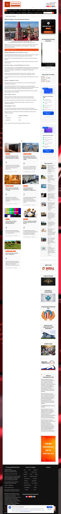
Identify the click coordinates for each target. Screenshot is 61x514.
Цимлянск (26, 489)
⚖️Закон (6, 12)
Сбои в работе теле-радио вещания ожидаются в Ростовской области (11, 222)
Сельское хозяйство (9, 251)
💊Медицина (24, 12)
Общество (7, 219)
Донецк (36, 474)
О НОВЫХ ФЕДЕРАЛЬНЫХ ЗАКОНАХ (48, 405)
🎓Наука (33, 10)
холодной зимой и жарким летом (27, 88)
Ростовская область (27, 485)
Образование (26, 219)
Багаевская (35, 469)
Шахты (35, 489)
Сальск (35, 485)
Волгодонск (25, 474)
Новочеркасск (34, 480)
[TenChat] (49, 6)
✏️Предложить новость (38, 12)
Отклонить (49, 509)
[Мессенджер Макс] (46, 6)
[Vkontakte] (53, 6)
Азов (24, 469)
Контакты (18, 500)
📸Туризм (24, 10)
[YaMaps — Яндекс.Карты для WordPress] (21, 140)
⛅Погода (43, 10)
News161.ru (7, 494)
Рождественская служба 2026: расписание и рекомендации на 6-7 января (12, 189)
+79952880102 (10, 485)
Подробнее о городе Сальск (11, 49)
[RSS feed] (54, 6)
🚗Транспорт (38, 10)
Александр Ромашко (9, 171)
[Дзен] (48, 6)
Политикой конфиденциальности (25, 511)
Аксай (29, 469)
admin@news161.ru (10, 487)
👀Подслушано (30, 12)
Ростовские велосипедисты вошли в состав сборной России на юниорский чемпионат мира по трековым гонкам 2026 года (51, 250)
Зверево (25, 476)
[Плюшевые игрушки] (48, 53)
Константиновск (26, 478)
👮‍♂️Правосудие (12, 12)
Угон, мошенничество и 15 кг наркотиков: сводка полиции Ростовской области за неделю (12, 157)
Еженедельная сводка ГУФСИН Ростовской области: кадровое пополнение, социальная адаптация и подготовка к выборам (51, 206)
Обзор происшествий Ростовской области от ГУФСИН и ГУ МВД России (29, 189)
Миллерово (35, 478)
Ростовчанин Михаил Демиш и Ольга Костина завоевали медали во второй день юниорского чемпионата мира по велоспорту (51, 168)
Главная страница (8, 16)
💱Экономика (18, 12)
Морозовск (26, 480)
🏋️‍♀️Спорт (19, 10)
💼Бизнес (29, 10)
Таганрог (35, 487)
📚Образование (49, 10)
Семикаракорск (26, 487)
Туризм (14, 251)
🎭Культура (15, 10)
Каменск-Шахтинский (33, 476)
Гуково (31, 474)
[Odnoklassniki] (51, 6)
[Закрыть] (52, 506)
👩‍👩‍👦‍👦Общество (9, 10)
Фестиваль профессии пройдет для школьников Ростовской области (30, 222)
